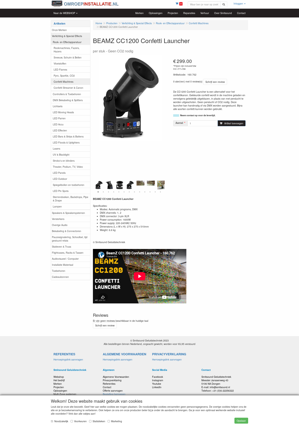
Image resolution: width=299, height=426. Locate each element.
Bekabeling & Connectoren (66, 231)
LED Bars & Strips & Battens (68, 136)
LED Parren (59, 118)
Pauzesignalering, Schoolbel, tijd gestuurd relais (69, 238)
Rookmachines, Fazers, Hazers (67, 49)
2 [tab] (103, 192)
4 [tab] (113, 192)
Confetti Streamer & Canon (68, 87)
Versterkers (58, 219)
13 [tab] (160, 192)
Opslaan (241, 420)
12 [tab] (155, 192)
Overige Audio (59, 225)
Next (165, 185)
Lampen (57, 206)
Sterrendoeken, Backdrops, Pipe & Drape (70, 198)
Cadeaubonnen (60, 277)
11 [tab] (150, 192)
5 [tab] (119, 192)
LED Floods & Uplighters (66, 142)
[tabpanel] (130, 185)
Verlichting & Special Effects (67, 36)
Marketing (116, 421)
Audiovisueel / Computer (65, 258)
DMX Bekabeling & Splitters (68, 100)
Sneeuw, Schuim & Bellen (67, 57)
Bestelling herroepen (114, 394)
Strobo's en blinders (64, 160)
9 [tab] (139, 192)
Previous (94, 185)
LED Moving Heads (63, 112)
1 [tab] (98, 192)
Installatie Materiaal (62, 264)
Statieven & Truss (61, 246)
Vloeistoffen (60, 63)
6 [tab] (124, 192)
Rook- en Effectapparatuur (67, 42)
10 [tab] (145, 192)
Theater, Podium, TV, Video (68, 166)
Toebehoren (58, 270)
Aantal (179, 123)
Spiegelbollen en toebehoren (68, 185)
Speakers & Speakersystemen (68, 213)
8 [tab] (134, 192)
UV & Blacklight (61, 154)
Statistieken (99, 421)
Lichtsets (57, 106)
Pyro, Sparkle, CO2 (64, 75)
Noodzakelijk (61, 421)
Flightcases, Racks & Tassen (67, 252)
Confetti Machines (63, 81)
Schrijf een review (215, 82)
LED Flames (60, 69)
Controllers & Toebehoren (67, 94)
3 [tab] (108, 192)
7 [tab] (129, 192)
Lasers (56, 148)
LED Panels (59, 172)
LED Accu (58, 124)
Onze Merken (59, 30)
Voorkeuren (80, 421)
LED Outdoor (60, 178)
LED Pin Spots (61, 191)
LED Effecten (60, 130)
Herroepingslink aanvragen (68, 359)
